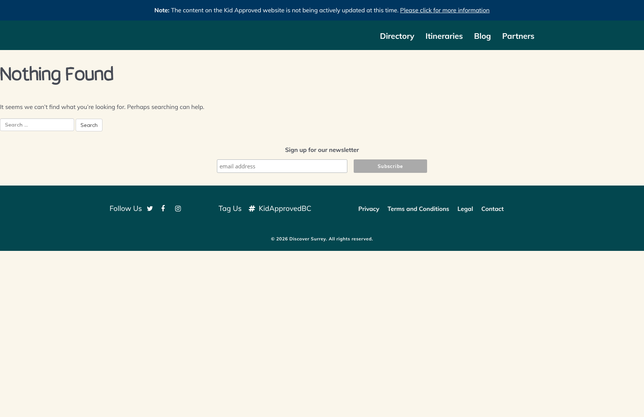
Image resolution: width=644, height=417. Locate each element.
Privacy (368, 208)
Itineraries (444, 36)
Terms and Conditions (418, 208)
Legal (465, 208)
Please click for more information (445, 10)
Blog (482, 36)
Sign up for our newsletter (322, 149)
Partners (518, 36)
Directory (397, 36)
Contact (492, 208)
